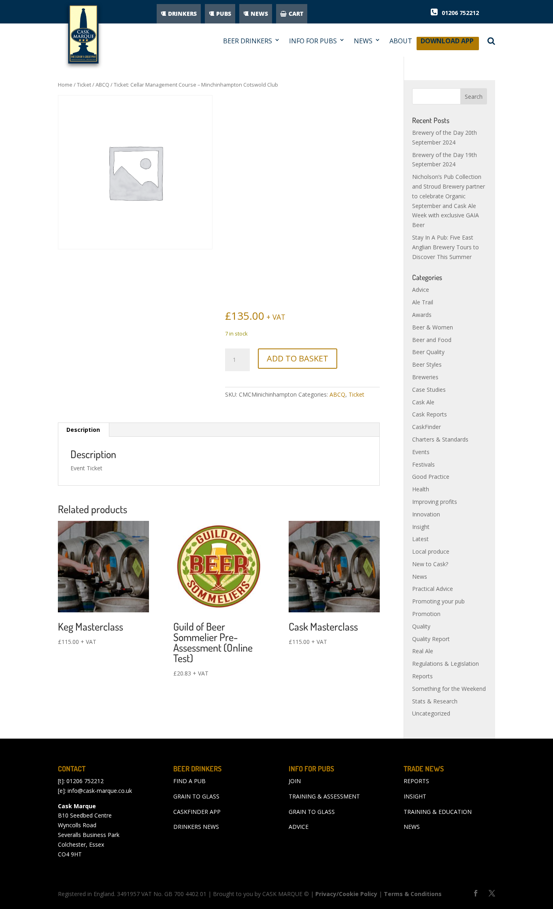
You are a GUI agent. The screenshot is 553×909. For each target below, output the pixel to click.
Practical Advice (432, 589)
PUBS (223, 13)
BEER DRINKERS (247, 41)
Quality (421, 626)
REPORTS (416, 781)
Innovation (426, 514)
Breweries (425, 377)
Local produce (430, 551)
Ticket (84, 84)
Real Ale (422, 651)
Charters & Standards (440, 439)
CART (296, 13)
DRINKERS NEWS (196, 826)
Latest (420, 539)
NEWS (259, 13)
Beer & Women (432, 327)
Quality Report (431, 639)
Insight (421, 527)
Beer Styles (427, 364)
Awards (422, 315)
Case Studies (429, 389)
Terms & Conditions (413, 894)
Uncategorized (431, 713)
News (419, 576)
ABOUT (400, 41)
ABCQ (102, 84)
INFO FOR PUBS (313, 41)
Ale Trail (422, 302)
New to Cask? (430, 564)
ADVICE (298, 826)
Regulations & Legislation (445, 663)
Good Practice (430, 476)
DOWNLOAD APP (447, 43)
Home (65, 84)
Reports (422, 676)
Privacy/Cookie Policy (346, 894)
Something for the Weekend (449, 688)
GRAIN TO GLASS (196, 796)
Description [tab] (83, 429)
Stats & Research (434, 701)
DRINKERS (182, 13)
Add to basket (297, 358)
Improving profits (434, 501)
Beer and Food (431, 340)
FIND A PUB (189, 781)
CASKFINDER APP (197, 812)
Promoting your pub (438, 601)
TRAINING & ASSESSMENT (324, 796)
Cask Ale (423, 402)
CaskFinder (426, 427)
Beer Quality (428, 352)
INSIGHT (415, 796)
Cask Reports (429, 414)
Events (421, 452)
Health (420, 489)
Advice (420, 289)
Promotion (426, 614)
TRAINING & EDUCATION (438, 812)
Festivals (423, 464)
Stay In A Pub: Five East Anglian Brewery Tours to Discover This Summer (445, 247)
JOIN (295, 781)
